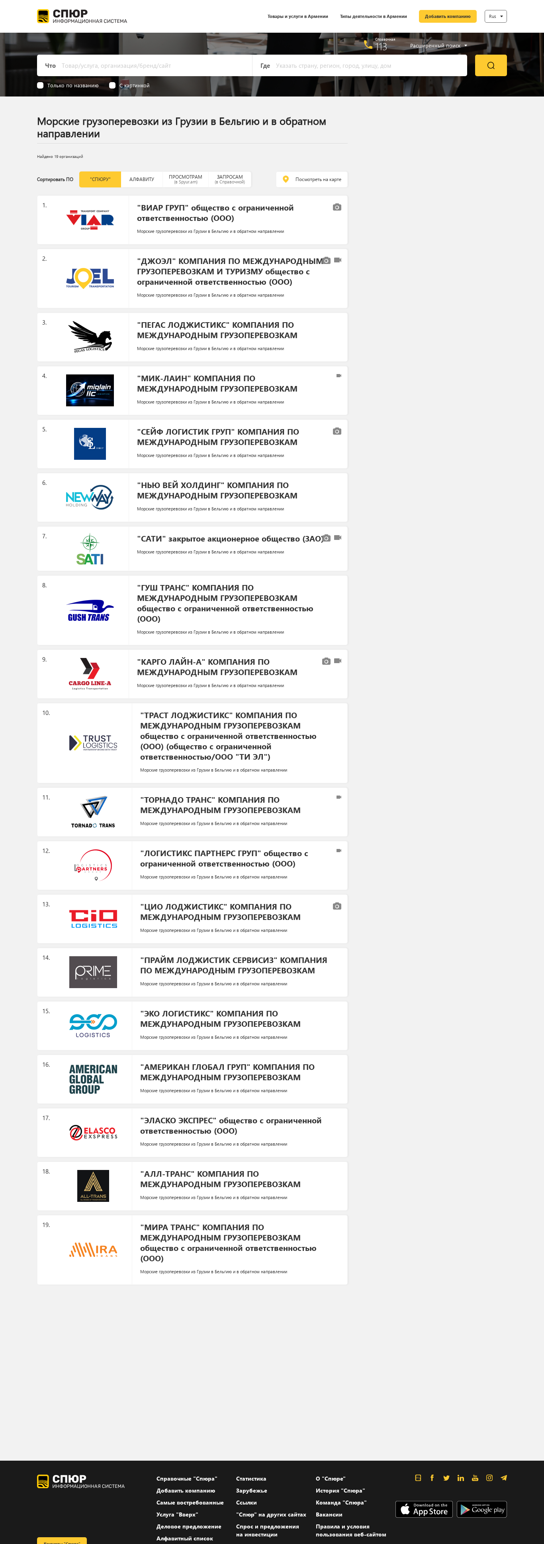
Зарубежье (251, 1490)
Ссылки (246, 1502)
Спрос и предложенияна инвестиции (267, 1530)
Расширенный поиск (435, 45)
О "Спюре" (331, 1478)
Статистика (251, 1478)
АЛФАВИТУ (141, 179)
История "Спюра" (340, 1490)
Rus (492, 16)
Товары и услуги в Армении (298, 16)
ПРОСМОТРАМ (185, 179)
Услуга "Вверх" (177, 1514)
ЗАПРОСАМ (230, 179)
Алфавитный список (185, 1538)
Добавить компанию (448, 16)
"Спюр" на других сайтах (271, 1514)
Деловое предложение (189, 1526)
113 (381, 46)
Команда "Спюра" (341, 1502)
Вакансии (329, 1514)
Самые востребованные (190, 1502)
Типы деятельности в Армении (373, 16)
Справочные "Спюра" (187, 1478)
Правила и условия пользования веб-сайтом (351, 1530)
